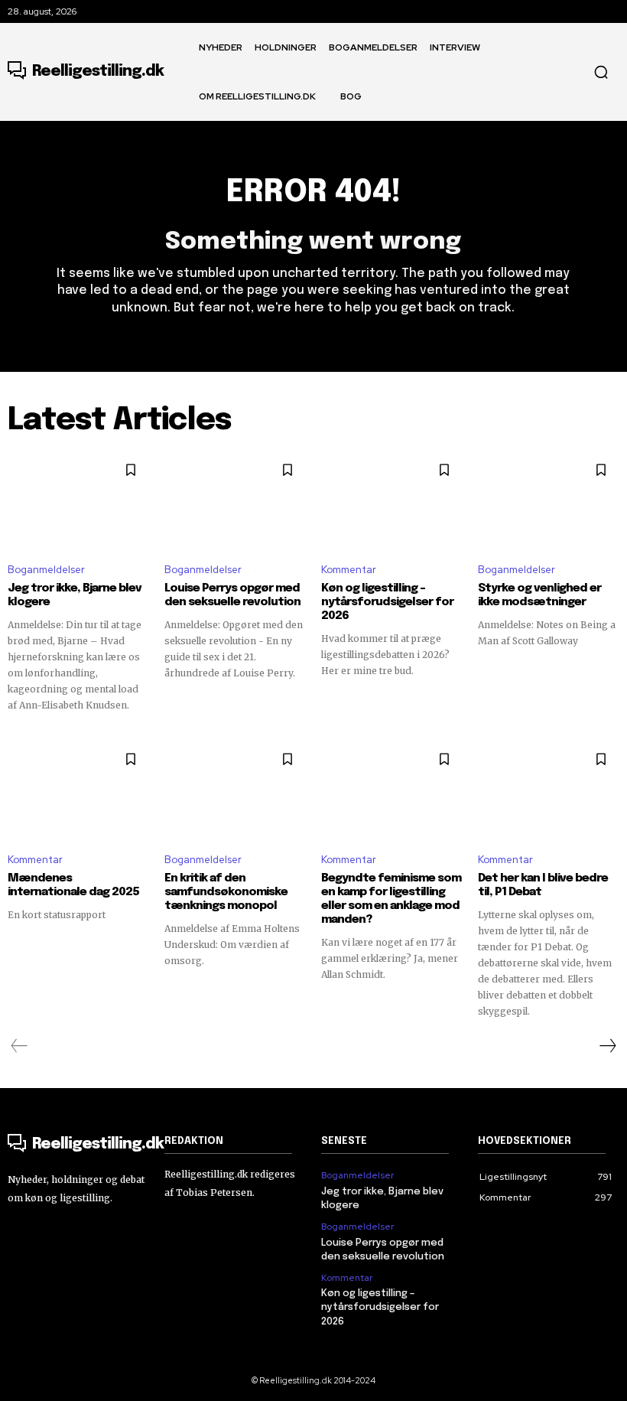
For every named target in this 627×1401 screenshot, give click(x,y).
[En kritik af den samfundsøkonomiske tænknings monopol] (235, 790)
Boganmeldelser (46, 569)
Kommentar (348, 569)
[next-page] (607, 1045)
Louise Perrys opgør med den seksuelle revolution (232, 595)
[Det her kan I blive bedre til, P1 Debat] (548, 790)
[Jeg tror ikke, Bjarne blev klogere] (78, 501)
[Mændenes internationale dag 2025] (78, 790)
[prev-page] (19, 1045)
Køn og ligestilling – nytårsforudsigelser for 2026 (387, 602)
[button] (601, 72)
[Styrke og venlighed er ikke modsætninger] (548, 501)
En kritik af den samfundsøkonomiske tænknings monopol (226, 892)
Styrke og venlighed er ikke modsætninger (539, 595)
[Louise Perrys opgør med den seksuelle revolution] (235, 501)
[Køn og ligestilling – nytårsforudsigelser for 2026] (392, 501)
